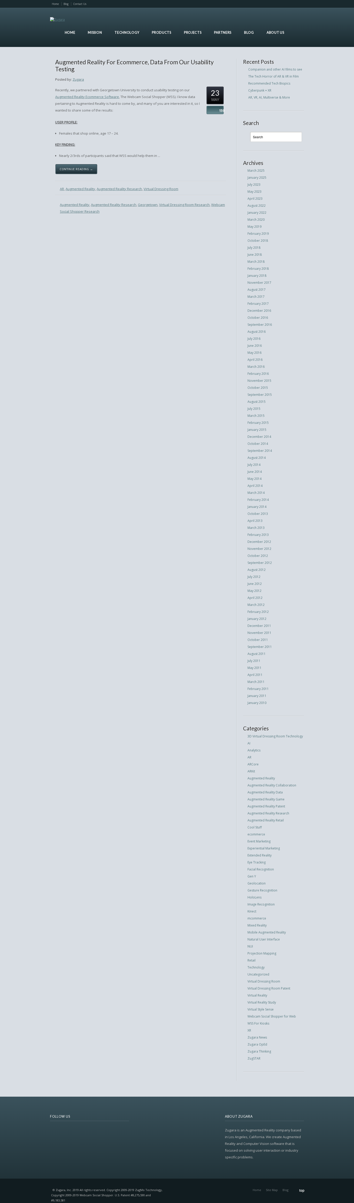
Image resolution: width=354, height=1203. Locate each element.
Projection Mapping (261, 953)
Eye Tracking (256, 862)
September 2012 (259, 563)
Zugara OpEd (257, 1044)
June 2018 (254, 254)
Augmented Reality (80, 188)
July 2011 (253, 661)
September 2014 (259, 450)
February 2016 (258, 373)
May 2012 (254, 591)
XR (249, 1030)
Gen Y (251, 876)
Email (272, 3)
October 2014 (257, 443)
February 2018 (258, 268)
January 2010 (256, 703)
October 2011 (257, 640)
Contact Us (79, 4)
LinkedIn (286, 3)
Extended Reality (259, 855)
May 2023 (254, 191)
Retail (251, 960)
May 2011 (254, 668)
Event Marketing (259, 841)
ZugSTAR (253, 1058)
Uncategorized (258, 974)
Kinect (251, 911)
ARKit (251, 771)
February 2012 (258, 612)
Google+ (299, 3)
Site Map (272, 1190)
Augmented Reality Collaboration (271, 785)
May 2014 (254, 478)
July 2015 (253, 408)
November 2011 (259, 633)
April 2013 (255, 520)
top (302, 1190)
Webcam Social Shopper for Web (271, 1016)
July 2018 (253, 247)
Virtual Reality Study (261, 1002)
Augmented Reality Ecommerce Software (87, 96)
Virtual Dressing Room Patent (268, 988)
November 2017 (259, 282)
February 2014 (258, 499)
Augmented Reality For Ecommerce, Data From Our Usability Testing (134, 65)
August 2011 (256, 654)
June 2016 (254, 345)
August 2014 (256, 457)
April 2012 (255, 598)
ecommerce (256, 834)
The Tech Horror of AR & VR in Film (273, 76)
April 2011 (255, 675)
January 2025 (256, 177)
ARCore (253, 764)
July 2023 (253, 184)
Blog (65, 4)
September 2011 (259, 647)
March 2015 (256, 415)
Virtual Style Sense (260, 1009)
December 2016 (259, 310)
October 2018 (257, 240)
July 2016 (253, 338)
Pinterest (293, 3)
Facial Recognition (260, 869)
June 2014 (254, 471)
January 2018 (256, 275)
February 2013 (258, 535)
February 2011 (258, 689)
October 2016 (257, 317)
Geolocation (256, 883)
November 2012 (259, 549)
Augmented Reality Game (266, 799)
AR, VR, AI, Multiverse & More (269, 97)
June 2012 (254, 584)
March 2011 (256, 682)
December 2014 (259, 436)
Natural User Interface (263, 939)
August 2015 (256, 401)
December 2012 (259, 542)
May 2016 (254, 352)
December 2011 (259, 626)
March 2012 (256, 605)
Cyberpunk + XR (259, 90)
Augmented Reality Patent (266, 806)
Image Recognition (261, 904)
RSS (252, 3)
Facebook (266, 3)
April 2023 (255, 198)
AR (62, 188)
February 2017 (258, 303)
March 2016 (256, 366)
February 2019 (258, 233)
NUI (250, 946)
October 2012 (257, 556)
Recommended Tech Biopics (269, 83)
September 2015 (259, 394)
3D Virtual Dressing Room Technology (275, 736)
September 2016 (259, 324)
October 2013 (257, 513)
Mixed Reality (257, 925)
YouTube (279, 3)
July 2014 (253, 464)
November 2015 (259, 380)
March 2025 (256, 170)
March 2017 (256, 296)
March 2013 (256, 528)
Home (55, 4)
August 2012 (256, 570)
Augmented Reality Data (265, 792)
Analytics (253, 750)
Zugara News (257, 1037)
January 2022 (256, 212)
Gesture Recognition (262, 890)
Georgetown (148, 204)
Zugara (78, 79)
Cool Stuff (254, 827)
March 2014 (256, 492)
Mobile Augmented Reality (266, 932)
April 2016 (255, 359)
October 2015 (257, 387)
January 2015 (256, 429)
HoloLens (254, 897)
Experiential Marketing (263, 848)
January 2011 (256, 696)
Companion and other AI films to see (275, 69)
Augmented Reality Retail (265, 820)
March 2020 (256, 219)
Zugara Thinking (259, 1051)
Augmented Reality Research (119, 188)
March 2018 (256, 261)
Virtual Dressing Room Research (184, 204)
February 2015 (258, 422)
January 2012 (256, 619)
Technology (256, 967)
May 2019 (254, 226)
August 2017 (256, 289)
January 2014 (256, 506)
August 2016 (256, 331)
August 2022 (256, 205)
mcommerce (256, 918)
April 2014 (255, 485)
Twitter (259, 3)
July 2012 (253, 577)
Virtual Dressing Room (161, 188)
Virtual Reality (257, 995)
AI (248, 743)
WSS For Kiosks (258, 1023)
